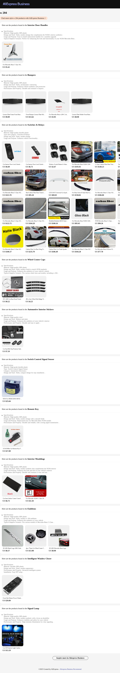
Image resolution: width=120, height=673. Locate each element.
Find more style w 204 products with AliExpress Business (22, 18)
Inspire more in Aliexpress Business (70, 658)
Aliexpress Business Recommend (70, 669)
